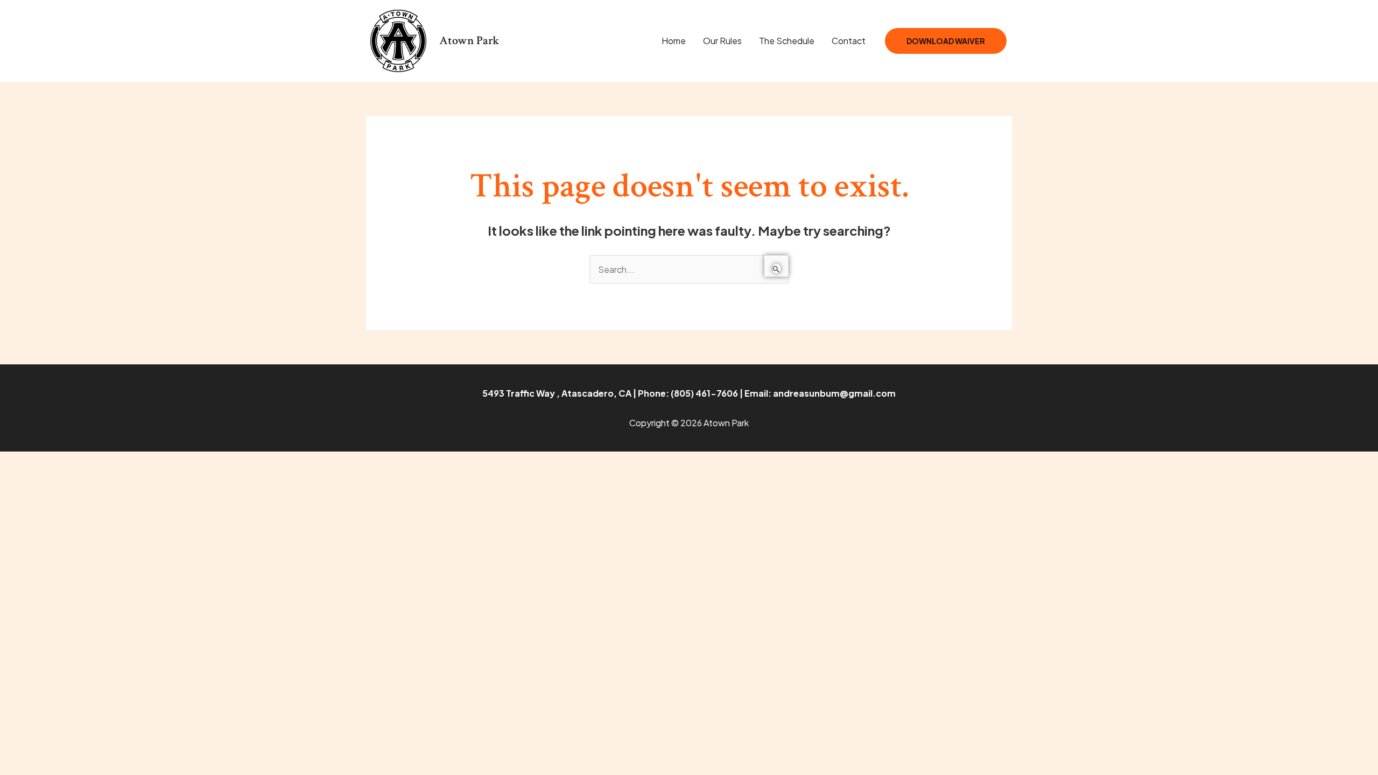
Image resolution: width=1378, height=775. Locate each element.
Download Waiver (945, 41)
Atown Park (469, 40)
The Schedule (786, 40)
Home (674, 40)
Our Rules (722, 40)
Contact (849, 40)
